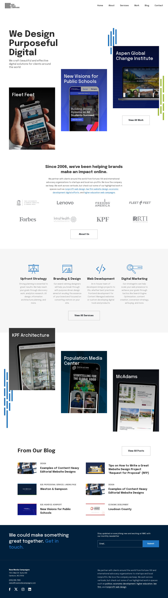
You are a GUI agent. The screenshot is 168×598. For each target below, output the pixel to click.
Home (100, 6)
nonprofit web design (75, 189)
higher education (145, 584)
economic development (124, 584)
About (112, 6)
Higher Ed (48, 505)
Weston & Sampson (53, 489)
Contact (159, 6)
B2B (41, 485)
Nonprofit (57, 505)
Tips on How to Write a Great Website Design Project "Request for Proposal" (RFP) (128, 469)
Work (136, 6)
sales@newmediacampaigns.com (22, 583)
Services (124, 6)
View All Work (136, 120)
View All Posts (136, 451)
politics (108, 584)
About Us (84, 234)
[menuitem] (100, 5)
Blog (147, 6)
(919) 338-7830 (15, 580)
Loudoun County (119, 509)
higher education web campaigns (99, 193)
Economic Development (118, 505)
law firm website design (97, 189)
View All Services (84, 315)
